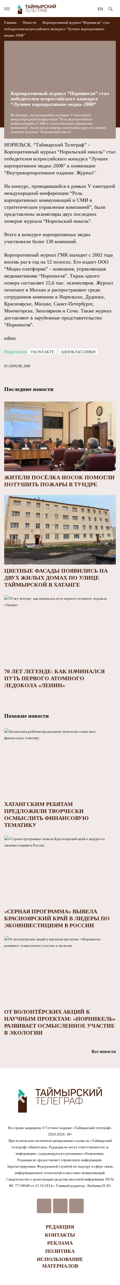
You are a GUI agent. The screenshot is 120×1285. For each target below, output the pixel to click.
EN (100, 9)
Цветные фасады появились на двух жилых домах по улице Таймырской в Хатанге (56, 578)
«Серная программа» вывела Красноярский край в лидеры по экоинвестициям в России (57, 918)
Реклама (60, 1243)
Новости (29, 22)
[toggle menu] (7, 8)
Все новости (104, 1051)
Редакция (60, 1227)
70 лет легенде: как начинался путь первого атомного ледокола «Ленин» (54, 678)
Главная (10, 22)
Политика (60, 1251)
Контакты (60, 1235)
